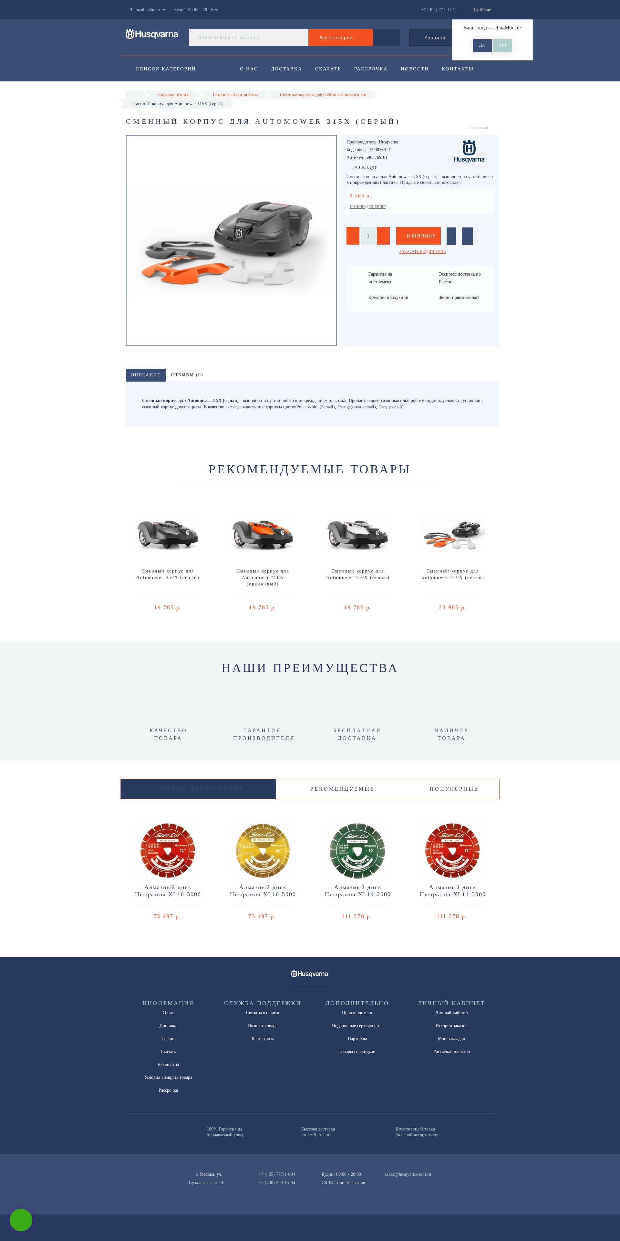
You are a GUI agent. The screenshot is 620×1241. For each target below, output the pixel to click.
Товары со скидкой (357, 1051)
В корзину (420, 235)
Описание (146, 375)
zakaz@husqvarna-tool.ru (408, 1174)
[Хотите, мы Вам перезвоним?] (21, 1220)
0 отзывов (478, 127)
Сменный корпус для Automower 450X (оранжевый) (263, 577)
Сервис (168, 1038)
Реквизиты (168, 1064)
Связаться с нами (262, 1012)
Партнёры (357, 1038)
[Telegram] (391, 1183)
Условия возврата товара (168, 1077)
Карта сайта (263, 1038)
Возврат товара (262, 1025)
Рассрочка (371, 68)
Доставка (286, 68)
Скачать (328, 68)
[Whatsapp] (381, 1182)
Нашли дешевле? (368, 207)
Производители (357, 1012)
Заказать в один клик (422, 251)
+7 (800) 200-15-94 (277, 1182)
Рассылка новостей (451, 1051)
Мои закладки (451, 1038)
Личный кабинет (451, 1012)
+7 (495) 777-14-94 (277, 1174)
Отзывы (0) (187, 375)
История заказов (452, 1025)
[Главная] (134, 94)
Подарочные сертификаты (357, 1025)
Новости (415, 68)
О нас (249, 68)
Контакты (458, 68)
